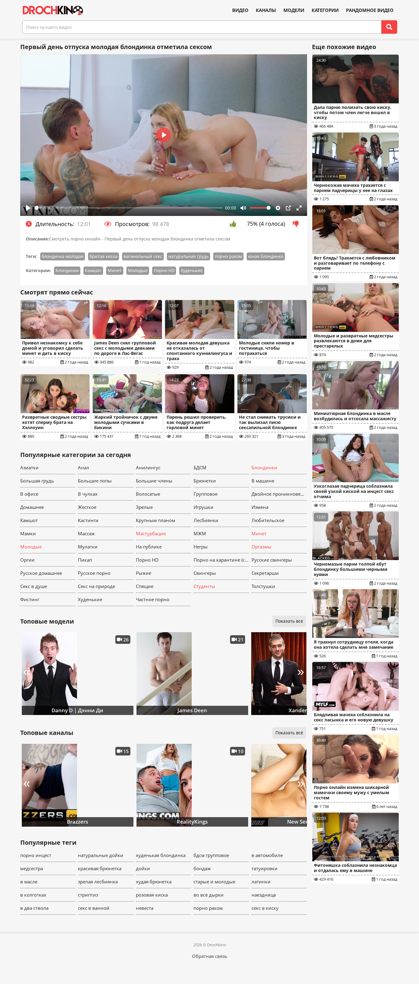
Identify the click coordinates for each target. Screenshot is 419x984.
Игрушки (203, 507)
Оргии (27, 560)
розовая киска (152, 895)
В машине (263, 481)
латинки (261, 881)
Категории (325, 10)
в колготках (33, 895)
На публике (149, 547)
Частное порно (152, 599)
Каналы (266, 10)
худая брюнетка (153, 881)
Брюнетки (205, 481)
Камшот (93, 270)
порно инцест (35, 855)
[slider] (129, 208)
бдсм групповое (211, 855)
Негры (201, 547)
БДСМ (200, 467)
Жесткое (87, 507)
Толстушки (263, 586)
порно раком (228, 256)
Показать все (289, 621)
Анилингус (148, 467)
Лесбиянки (206, 520)
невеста (144, 908)
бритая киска (103, 256)
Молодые (138, 270)
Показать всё (289, 733)
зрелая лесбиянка (98, 881)
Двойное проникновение (279, 494)
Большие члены (154, 481)
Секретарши (265, 573)
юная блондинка (265, 256)
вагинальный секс (143, 256)
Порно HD (164, 270)
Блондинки (67, 270)
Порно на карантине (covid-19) (221, 560)
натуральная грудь (188, 256)
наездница (264, 895)
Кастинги (88, 520)
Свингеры (205, 573)
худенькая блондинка (161, 855)
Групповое (205, 494)
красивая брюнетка (99, 868)
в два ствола (34, 908)
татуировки (265, 868)
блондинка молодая (62, 256)
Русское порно (94, 573)
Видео (240, 10)
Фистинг (29, 599)
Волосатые (148, 494)
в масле (28, 881)
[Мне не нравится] (297, 224)
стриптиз (88, 895)
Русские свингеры (272, 560)
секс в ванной (94, 908)
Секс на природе (96, 586)
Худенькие (192, 270)
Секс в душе (33, 586)
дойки (143, 868)
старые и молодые (214, 881)
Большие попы (95, 481)
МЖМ (200, 533)
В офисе (29, 494)
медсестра (31, 868)
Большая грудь (37, 481)
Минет (115, 270)
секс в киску (265, 908)
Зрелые (144, 507)
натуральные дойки (100, 855)
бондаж (202, 868)
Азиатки (29, 467)
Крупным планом (155, 520)
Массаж (86, 533)
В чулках (88, 494)
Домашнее (32, 507)
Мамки (28, 533)
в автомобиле (267, 855)
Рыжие (143, 573)
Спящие (144, 586)
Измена (260, 507)
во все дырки (209, 895)
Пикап (85, 560)
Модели (293, 10)
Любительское (268, 520)
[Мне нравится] (234, 224)
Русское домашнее (41, 573)
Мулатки (88, 547)
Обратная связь (209, 956)
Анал (83, 467)
